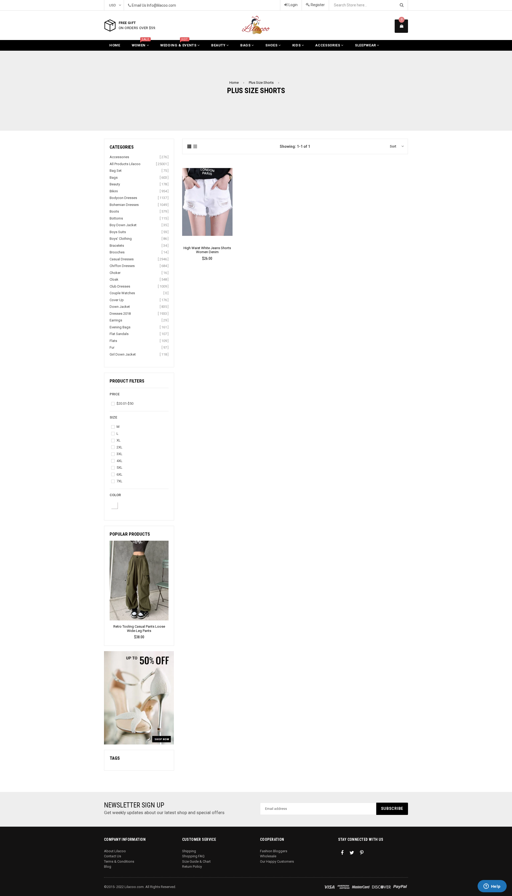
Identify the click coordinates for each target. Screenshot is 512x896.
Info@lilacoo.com (161, 5)
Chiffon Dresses (122, 266)
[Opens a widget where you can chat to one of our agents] (492, 886)
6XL (119, 474)
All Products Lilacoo (125, 164)
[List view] (195, 146)
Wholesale (268, 856)
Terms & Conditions (119, 861)
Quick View (207, 207)
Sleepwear (366, 45)
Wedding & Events (178, 43)
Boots (114, 211)
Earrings (116, 320)
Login (293, 5)
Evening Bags (120, 327)
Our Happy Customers (277, 861)
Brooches (117, 252)
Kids (297, 45)
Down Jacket (120, 307)
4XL (119, 461)
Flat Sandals (119, 334)
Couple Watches (122, 293)
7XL (119, 481)
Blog (107, 867)
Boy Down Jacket (123, 225)
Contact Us (112, 856)
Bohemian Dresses (124, 205)
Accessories (328, 45)
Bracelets (117, 246)
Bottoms (116, 218)
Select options (207, 198)
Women (140, 43)
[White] (114, 505)
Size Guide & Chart (196, 861)
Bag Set (116, 171)
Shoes (271, 45)
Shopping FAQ (193, 856)
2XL (119, 447)
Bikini (114, 191)
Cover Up (117, 300)
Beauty (219, 45)
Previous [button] (107, 580)
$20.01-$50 (125, 403)
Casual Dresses (122, 259)
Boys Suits (118, 232)
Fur (112, 347)
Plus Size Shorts (261, 83)
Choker (115, 273)
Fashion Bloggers (273, 851)
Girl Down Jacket (123, 354)
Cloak (114, 279)
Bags (245, 45)
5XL (119, 467)
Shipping (189, 851)
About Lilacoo (115, 851)
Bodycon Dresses (123, 198)
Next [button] (170, 580)
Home (114, 45)
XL (119, 440)
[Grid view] (189, 146)
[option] (139, 590)
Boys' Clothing (121, 239)
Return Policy (192, 867)
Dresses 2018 (120, 314)
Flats (113, 341)
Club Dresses (120, 286)
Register (317, 5)
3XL (119, 454)
